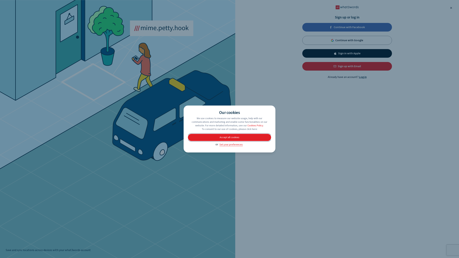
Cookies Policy (255, 125)
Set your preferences (231, 144)
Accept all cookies (229, 137)
